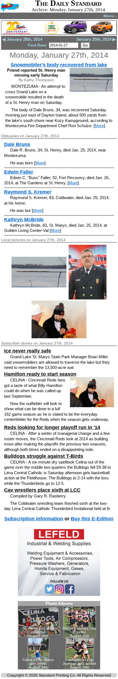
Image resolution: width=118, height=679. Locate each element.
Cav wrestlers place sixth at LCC (42, 490)
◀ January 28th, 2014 (22, 39)
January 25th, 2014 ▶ (96, 39)
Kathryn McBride (24, 219)
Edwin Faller (18, 172)
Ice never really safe (27, 351)
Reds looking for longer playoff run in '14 (52, 427)
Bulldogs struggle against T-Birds (43, 456)
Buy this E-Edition (92, 518)
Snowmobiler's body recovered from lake (59, 65)
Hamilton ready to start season (40, 374)
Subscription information (33, 518)
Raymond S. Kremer (27, 192)
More (99, 125)
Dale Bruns (17, 144)
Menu (110, 16)
